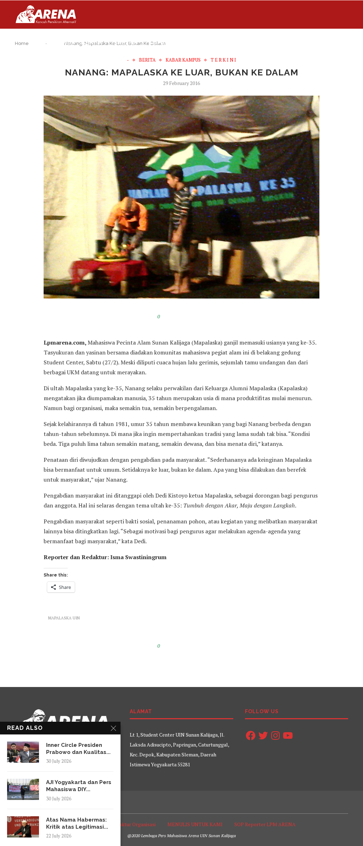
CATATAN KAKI (268, 43)
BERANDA (61, 43)
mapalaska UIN (64, 617)
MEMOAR (308, 43)
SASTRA (125, 43)
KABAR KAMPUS (183, 60)
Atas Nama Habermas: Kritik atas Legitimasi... (77, 823)
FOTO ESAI (195, 43)
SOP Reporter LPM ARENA (265, 824)
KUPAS (159, 43)
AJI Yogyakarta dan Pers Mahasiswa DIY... (78, 786)
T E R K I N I (223, 60)
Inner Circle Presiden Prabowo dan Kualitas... (78, 748)
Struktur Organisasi (134, 824)
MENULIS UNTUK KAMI (195, 824)
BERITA (91, 43)
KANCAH (228, 43)
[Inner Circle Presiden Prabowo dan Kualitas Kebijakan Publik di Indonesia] (23, 752)
